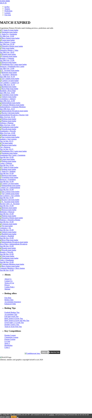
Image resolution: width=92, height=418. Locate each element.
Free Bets (7, 298)
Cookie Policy (9, 287)
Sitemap (7, 289)
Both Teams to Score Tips (13, 318)
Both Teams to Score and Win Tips (16, 320)
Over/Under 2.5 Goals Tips (14, 322)
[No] (18, 417)
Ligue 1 (7, 347)
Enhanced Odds (10, 304)
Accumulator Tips (10, 314)
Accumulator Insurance (12, 302)
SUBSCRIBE (5, 1)
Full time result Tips (11, 316)
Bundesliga (8, 345)
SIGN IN (3, 3)
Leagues (7, 13)
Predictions (8, 11)
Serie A (7, 343)
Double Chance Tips (11, 324)
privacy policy (5, 417)
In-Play (7, 7)
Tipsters (7, 9)
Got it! (14, 417)
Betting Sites (8, 300)
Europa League (9, 339)
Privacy (7, 285)
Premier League (10, 335)
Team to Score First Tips (13, 327)
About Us (7, 279)
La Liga (7, 341)
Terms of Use (9, 283)
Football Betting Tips (11, 312)
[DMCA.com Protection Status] (50, 354)
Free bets (7, 15)
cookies (51, 415)
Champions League (11, 337)
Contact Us (8, 281)
